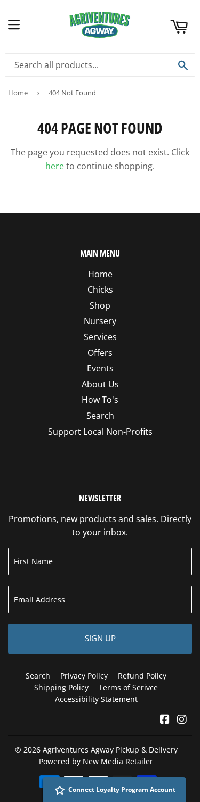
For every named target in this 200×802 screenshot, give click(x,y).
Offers (100, 353)
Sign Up (100, 638)
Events (100, 368)
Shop (100, 305)
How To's (100, 400)
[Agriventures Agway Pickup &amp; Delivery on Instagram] (182, 720)
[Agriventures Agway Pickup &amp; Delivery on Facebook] (165, 720)
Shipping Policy (61, 687)
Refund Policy (142, 676)
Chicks (100, 289)
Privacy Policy (84, 676)
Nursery (100, 321)
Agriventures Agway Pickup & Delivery (110, 750)
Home (18, 92)
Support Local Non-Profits (100, 431)
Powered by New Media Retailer (96, 761)
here (54, 166)
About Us (100, 384)
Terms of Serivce (128, 687)
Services (100, 337)
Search (100, 415)
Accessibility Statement (96, 699)
